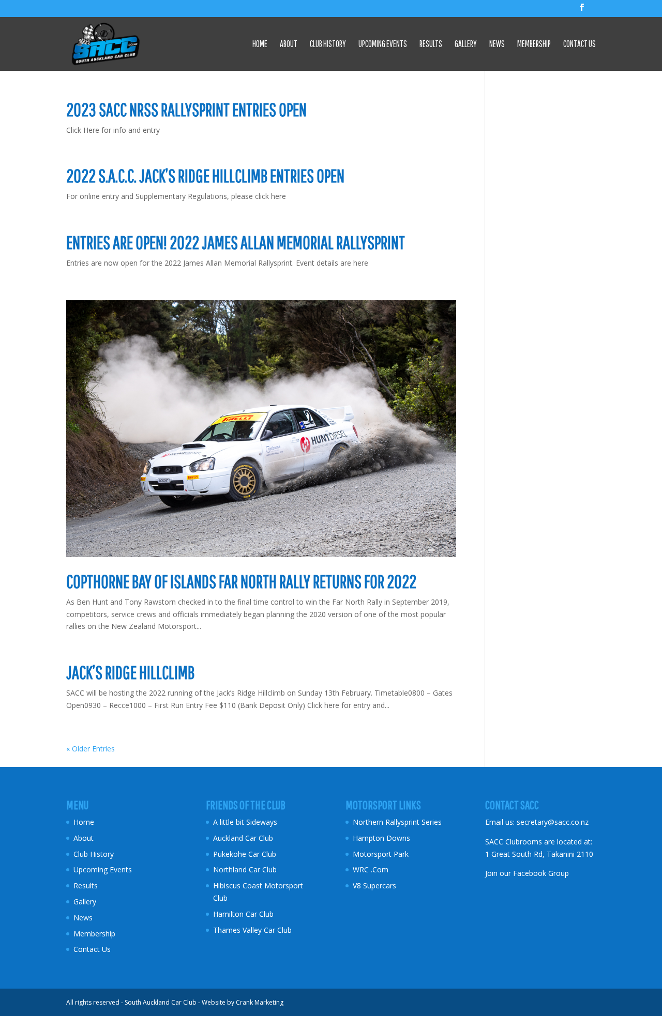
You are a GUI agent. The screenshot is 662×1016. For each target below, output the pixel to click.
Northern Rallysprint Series (397, 822)
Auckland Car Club (243, 838)
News (497, 44)
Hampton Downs (381, 838)
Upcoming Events (382, 44)
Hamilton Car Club (243, 914)
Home (259, 44)
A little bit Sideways (245, 822)
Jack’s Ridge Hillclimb (130, 672)
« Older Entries (90, 748)
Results (430, 44)
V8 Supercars (374, 885)
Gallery (466, 44)
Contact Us (579, 44)
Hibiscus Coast (237, 885)
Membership (534, 44)
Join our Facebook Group (527, 873)
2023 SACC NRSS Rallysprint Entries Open (186, 109)
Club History (328, 44)
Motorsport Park (381, 854)
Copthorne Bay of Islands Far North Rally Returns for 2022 (241, 581)
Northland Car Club (245, 869)
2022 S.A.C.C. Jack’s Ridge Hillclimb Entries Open (205, 175)
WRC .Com (370, 869)
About (288, 44)
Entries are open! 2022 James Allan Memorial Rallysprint (235, 242)
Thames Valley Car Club (252, 930)
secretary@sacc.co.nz (553, 822)
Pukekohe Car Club (244, 854)
